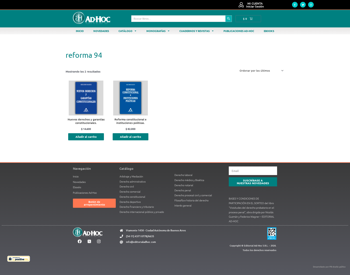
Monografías (156, 31)
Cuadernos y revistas (194, 31)
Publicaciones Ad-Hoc (238, 31)
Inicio (80, 31)
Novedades (101, 31)
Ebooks (269, 31)
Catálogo (125, 31)
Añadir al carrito (86, 137)
